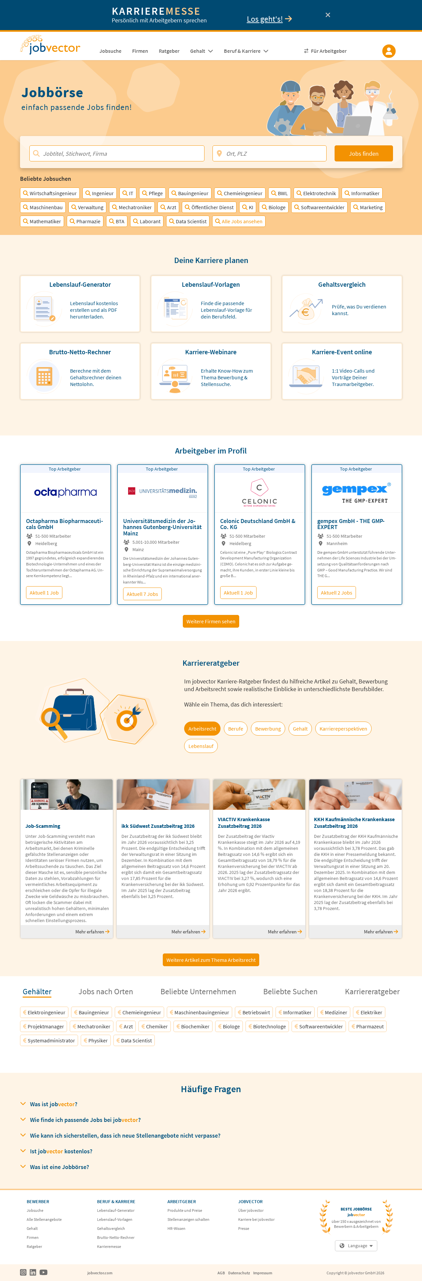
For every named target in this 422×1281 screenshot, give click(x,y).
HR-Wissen (176, 1228)
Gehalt (32, 1228)
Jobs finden (364, 153)
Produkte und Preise (184, 1210)
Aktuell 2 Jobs (336, 592)
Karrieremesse (109, 1246)
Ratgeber (34, 1246)
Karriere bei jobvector (256, 1219)
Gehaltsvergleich (111, 1228)
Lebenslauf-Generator (115, 1210)
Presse (243, 1228)
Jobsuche (35, 1210)
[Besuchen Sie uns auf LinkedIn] (33, 1273)
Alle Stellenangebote (44, 1219)
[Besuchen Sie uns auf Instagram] (23, 1273)
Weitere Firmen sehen (211, 621)
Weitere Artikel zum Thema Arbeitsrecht (211, 959)
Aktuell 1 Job (44, 592)
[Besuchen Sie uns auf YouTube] (43, 1273)
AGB (221, 1272)
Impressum (262, 1272)
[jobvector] (57, 47)
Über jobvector (251, 1210)
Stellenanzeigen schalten (188, 1219)
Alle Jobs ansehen (242, 221)
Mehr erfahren (90, 931)
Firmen (33, 1237)
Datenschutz (239, 1272)
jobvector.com (99, 1272)
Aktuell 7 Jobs (142, 594)
